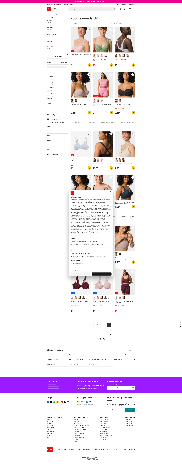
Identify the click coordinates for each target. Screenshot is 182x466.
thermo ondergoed (74, 364)
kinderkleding (50, 421)
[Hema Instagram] (57, 402)
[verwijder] (56, 67)
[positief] (100, 339)
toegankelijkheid (86, 449)
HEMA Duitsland (129, 421)
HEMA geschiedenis (105, 427)
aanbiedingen (50, 46)
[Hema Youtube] (68, 402)
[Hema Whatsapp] (54, 402)
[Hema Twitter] (51, 402)
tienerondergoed (118, 359)
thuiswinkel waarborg (127, 449)
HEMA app (76, 419)
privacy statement (62, 449)
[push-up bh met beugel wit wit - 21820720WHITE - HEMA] (116, 55)
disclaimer (71, 449)
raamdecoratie (50, 431)
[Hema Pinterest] (62, 402)
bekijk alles (132, 350)
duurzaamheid (103, 423)
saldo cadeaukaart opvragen (107, 435)
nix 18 (113, 449)
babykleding (50, 423)
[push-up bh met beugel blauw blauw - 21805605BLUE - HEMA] (123, 55)
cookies (108, 449)
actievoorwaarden (104, 433)
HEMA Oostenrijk (129, 425)
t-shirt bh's (49, 22)
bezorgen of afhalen (53, 386)
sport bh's (49, 20)
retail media (103, 439)
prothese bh (50, 39)
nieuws (75, 441)
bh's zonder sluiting (52, 34)
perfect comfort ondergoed (76, 359)
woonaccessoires (51, 427)
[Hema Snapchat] (59, 402)
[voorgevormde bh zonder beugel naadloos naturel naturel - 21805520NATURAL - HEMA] (116, 160)
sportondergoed (51, 364)
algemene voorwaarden (98, 449)
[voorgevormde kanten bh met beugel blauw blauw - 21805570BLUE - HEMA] (101, 55)
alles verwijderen (63, 62)
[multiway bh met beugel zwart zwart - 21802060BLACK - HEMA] (76, 100)
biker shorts (95, 364)
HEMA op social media (79, 427)
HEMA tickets (77, 435)
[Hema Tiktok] (65, 402)
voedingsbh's (50, 36)
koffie (48, 437)
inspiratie (76, 439)
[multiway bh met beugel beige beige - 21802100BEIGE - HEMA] (72, 100)
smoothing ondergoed (120, 354)
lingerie (57, 14)
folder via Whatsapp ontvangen (81, 425)
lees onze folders (78, 423)
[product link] (81, 39)
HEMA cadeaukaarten (79, 433)
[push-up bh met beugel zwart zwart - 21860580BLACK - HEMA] (127, 55)
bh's (61, 14)
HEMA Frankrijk (128, 423)
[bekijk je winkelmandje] (133, 9)
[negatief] (104, 339)
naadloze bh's (50, 41)
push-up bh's (50, 25)
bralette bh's (50, 27)
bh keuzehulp (58, 56)
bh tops (49, 32)
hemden (71, 354)
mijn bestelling (51, 384)
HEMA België (128, 419)
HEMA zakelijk (103, 429)
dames (52, 14)
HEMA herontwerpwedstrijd (80, 429)
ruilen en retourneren (53, 388)
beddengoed (50, 425)
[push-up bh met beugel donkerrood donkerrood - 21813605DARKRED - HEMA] (72, 297)
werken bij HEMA (104, 421)
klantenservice (103, 431)
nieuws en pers (103, 425)
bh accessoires (51, 43)
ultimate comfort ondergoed (99, 359)
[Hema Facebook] (48, 402)
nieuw (48, 48)
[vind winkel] (133, 388)
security (78, 449)
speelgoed (49, 433)
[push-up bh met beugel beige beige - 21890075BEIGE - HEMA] (120, 55)
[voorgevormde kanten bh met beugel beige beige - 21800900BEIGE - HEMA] (98, 55)
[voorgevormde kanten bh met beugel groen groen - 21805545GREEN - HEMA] (94, 55)
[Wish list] (130, 9)
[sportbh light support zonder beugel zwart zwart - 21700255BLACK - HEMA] (98, 100)
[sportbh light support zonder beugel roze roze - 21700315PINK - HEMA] (94, 100)
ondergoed (50, 354)
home (48, 14)
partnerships (103, 437)
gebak (48, 435)
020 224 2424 (80, 384)
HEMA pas (76, 421)
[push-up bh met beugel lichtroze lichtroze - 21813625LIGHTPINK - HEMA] (94, 297)
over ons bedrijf (104, 419)
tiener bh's (49, 29)
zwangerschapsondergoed (53, 359)
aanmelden (130, 409)
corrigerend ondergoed (98, 354)
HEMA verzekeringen (79, 437)
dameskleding (50, 419)
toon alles (49, 98)
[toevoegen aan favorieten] (88, 29)
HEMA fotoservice (78, 431)
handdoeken (50, 429)
